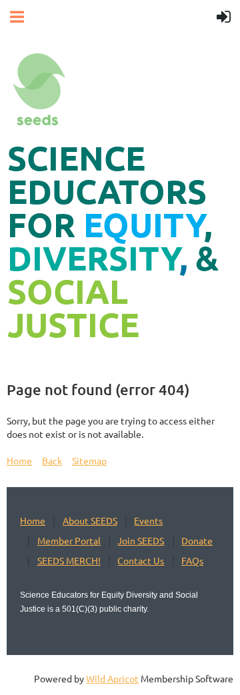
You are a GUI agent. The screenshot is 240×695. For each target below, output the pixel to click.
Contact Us (140, 560)
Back (52, 460)
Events (148, 520)
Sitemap (89, 460)
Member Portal (69, 540)
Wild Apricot (112, 678)
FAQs (192, 560)
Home (19, 460)
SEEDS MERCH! (69, 560)
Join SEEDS (140, 540)
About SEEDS (90, 520)
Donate (197, 540)
